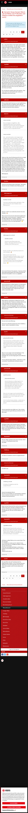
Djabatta (6, 113)
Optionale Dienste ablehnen (14, 807)
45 (13, 32)
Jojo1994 (6, 64)
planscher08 (7, 281)
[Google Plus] (7, 654)
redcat (5, 39)
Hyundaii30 (7, 436)
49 (3, 34)
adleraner (6, 99)
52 (12, 34)
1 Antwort (4, 177)
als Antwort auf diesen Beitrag (11, 41)
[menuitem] (14, 593)
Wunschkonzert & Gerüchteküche (14, 9)
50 (6, 34)
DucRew (6, 181)
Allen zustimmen (13, 803)
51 (9, 34)
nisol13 (5, 331)
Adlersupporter (8, 193)
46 (16, 32)
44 (10, 32)
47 (19, 32)
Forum (10, 2)
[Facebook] (2, 654)
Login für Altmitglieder (14, 649)
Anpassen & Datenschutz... (8, 810)
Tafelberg (6, 449)
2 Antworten (4, 60)
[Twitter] (5, 654)
